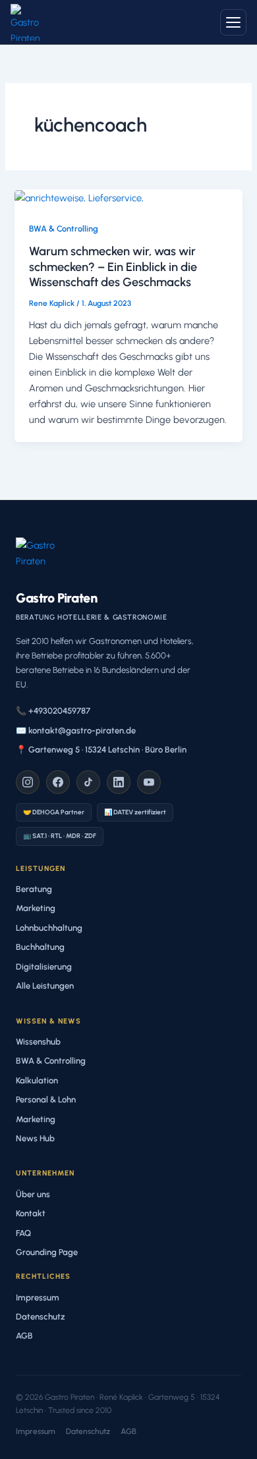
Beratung (34, 889)
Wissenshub (38, 1042)
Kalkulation (37, 1080)
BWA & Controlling (63, 229)
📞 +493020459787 (53, 711)
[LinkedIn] (118, 782)
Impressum (37, 1297)
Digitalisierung (44, 967)
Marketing (35, 908)
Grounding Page (47, 1252)
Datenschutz (40, 1317)
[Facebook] (58, 782)
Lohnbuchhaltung (49, 928)
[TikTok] (88, 782)
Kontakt (30, 1213)
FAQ (23, 1233)
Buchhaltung (40, 947)
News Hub (35, 1138)
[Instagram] (28, 782)
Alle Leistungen (45, 986)
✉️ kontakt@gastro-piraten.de (76, 730)
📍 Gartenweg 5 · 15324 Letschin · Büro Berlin (101, 749)
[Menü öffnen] (233, 22)
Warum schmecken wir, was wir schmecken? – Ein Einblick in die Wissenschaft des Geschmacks (113, 266)
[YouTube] (149, 782)
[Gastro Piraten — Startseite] (29, 22)
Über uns (33, 1194)
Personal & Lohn (46, 1099)
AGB (24, 1336)
